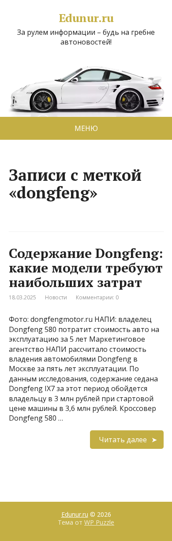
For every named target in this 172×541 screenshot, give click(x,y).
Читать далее (123, 439)
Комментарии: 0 (97, 297)
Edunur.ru (86, 18)
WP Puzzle (99, 522)
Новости (56, 297)
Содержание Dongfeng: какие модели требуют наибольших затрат (86, 267)
